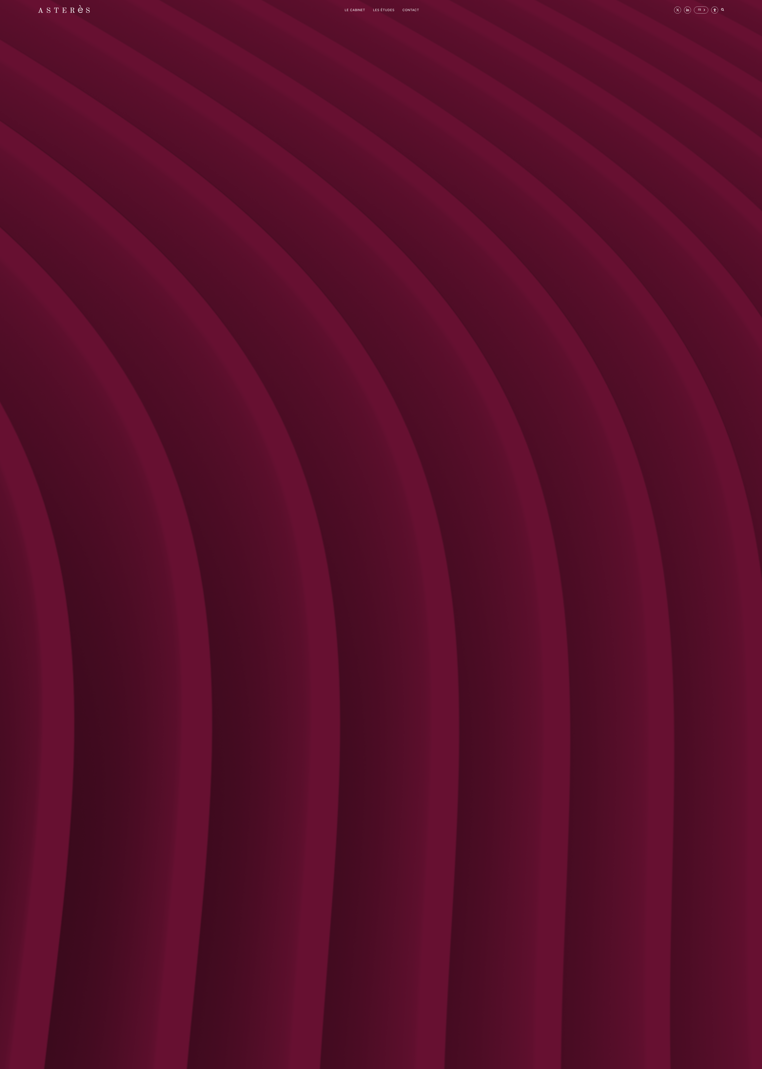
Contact (410, 10)
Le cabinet (355, 10)
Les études (383, 10)
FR (699, 10)
